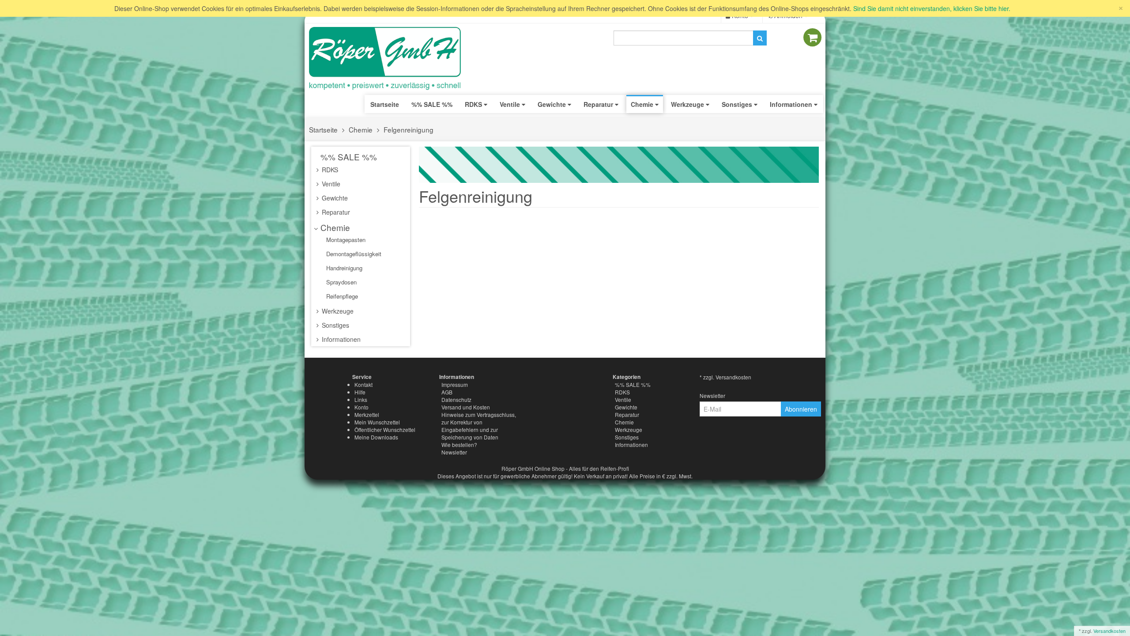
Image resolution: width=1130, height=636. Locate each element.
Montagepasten (344, 239)
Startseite (384, 104)
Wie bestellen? (459, 444)
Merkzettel (366, 414)
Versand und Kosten (465, 407)
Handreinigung (343, 268)
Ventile (330, 183)
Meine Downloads (376, 437)
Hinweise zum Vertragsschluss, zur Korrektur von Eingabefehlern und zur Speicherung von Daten (478, 426)
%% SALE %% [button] (431, 104)
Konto (361, 407)
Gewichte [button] (553, 104)
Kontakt (363, 384)
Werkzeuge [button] (688, 104)
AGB (446, 392)
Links (360, 399)
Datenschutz (456, 399)
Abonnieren (801, 409)
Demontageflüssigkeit (352, 254)
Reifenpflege (341, 296)
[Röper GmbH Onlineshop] (390, 59)
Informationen (340, 339)
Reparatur (335, 212)
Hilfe (359, 392)
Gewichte (334, 197)
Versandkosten (1109, 630)
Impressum (454, 384)
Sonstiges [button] (738, 104)
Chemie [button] (643, 104)
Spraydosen (340, 282)
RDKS (329, 169)
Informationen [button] (792, 104)
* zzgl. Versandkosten (725, 377)
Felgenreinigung (408, 129)
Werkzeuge (337, 311)
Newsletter (454, 452)
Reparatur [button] (599, 104)
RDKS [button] (474, 104)
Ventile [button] (511, 104)
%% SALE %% (347, 157)
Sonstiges (334, 325)
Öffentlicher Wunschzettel (384, 429)
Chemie (361, 129)
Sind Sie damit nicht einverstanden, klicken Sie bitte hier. (931, 8)
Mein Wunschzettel (377, 422)
